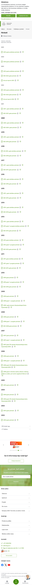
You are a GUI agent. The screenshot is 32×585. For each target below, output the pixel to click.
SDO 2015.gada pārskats (10, 198)
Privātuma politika (6, 521)
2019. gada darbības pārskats (11, 137)
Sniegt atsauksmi (16, 460)
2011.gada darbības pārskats (11, 259)
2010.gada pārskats (8, 277)
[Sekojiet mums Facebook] (2, 565)
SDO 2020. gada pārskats (10, 127)
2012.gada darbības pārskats (11, 240)
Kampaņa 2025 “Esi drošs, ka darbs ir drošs (13, 510)
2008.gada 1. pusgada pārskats (11, 321)
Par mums (4, 506)
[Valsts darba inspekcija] (12, 25)
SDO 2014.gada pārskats (10, 212)
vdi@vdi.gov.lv (6, 545)
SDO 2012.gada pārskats (9, 249)
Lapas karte (5, 529)
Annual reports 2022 (8, 99)
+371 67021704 (7, 543)
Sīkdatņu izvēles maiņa (8, 534)
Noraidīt (8, 15)
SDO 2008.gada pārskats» (10, 326)
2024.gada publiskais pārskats (11, 61)
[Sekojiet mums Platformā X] (6, 565)
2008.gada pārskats (8, 317)
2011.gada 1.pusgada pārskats (11, 263)
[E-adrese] (4, 551)
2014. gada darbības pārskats (11, 207)
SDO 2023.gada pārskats (10, 76)
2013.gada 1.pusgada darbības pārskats (14, 226)
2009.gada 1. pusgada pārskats (12, 301)
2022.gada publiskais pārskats (11, 90)
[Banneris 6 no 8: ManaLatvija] (16, 445)
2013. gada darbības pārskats (11, 221)
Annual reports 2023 (8, 80)
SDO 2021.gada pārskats (9, 113)
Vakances (4, 493)
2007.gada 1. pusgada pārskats (11, 340)
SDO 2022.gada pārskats (10, 94)
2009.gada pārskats (8, 296)
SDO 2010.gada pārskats (9, 286)
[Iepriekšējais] (3, 444)
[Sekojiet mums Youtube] (9, 565)
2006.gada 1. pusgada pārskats (11, 360)
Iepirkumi (4, 498)
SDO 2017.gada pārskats (10, 169)
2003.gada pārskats (8, 410)
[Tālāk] (28, 444)
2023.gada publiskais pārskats (11, 71)
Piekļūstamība (5, 525)
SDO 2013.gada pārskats (9, 230)
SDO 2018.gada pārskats (10, 155)
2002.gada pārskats (8, 420)
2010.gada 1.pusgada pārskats (11, 282)
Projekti (4, 502)
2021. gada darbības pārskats (11, 109)
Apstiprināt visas (23, 15)
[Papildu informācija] (23, 52)
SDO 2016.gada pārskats (9, 184)
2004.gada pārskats (8, 394)
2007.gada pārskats (8, 335)
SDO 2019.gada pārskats (10, 141)
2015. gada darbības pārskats (11, 193)
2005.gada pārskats (8, 385)
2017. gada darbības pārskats (11, 165)
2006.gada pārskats (8, 356)
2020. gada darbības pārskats (11, 123)
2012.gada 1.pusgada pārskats (11, 244)
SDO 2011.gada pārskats (9, 268)
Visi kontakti (9, 555)
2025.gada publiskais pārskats (11, 52)
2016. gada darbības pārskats (11, 179)
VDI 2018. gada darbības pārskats (12, 151)
